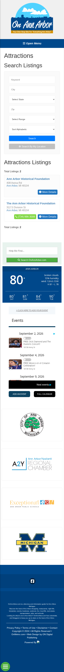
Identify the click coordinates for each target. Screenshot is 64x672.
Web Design (33, 634)
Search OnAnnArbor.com (33, 260)
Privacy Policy (13, 628)
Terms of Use (28, 628)
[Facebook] (32, 581)
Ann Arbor (12, 185)
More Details (49, 192)
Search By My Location (34, 146)
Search (32, 138)
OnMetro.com (18, 634)
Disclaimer (42, 628)
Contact (53, 628)
